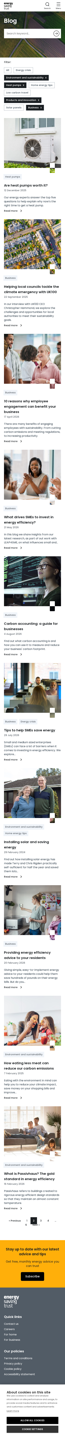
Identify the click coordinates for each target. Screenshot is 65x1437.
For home (10, 1334)
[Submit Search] (56, 33)
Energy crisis (23, 70)
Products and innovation (21, 100)
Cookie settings (32, 1429)
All (7, 70)
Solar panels (14, 107)
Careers (9, 1329)
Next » (36, 1225)
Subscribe (32, 1276)
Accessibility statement (19, 1374)
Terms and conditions (18, 1358)
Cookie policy (13, 1369)
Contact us (11, 1324)
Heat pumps (13, 85)
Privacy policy (13, 1364)
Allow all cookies (32, 1420)
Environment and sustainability (25, 77)
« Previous (15, 1220)
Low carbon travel (17, 92)
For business (12, 1340)
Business (33, 107)
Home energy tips (41, 85)
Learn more (13, 1411)
